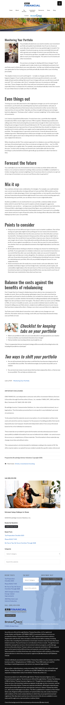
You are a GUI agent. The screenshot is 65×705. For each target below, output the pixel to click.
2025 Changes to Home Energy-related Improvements (12, 594)
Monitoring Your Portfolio (21, 381)
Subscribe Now (11, 526)
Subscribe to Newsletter (51, 579)
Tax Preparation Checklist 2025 (14, 535)
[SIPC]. (32, 634)
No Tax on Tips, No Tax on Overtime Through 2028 (20, 543)
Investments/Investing (27, 464)
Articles (17, 464)
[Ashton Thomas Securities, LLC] (34, 632)
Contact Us (10, 615)
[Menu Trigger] (59, 3)
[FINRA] (26, 634)
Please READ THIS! (11, 539)
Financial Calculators (51, 584)
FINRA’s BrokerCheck (11, 626)
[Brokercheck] (42, 653)
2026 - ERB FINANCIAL (32, 4)
